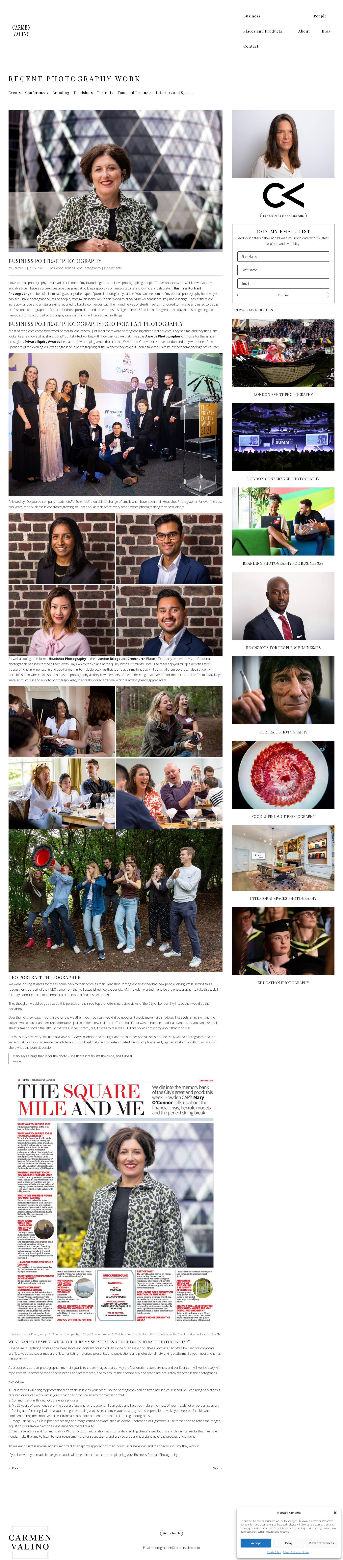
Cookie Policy (274, 1552)
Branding (61, 93)
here (204, 293)
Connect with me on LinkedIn (283, 215)
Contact (250, 46)
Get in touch (171, 1533)
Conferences (36, 93)
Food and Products (135, 93)
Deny (288, 1543)
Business (251, 15)
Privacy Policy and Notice (296, 1552)
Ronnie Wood (111, 299)
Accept (256, 1543)
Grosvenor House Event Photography (74, 268)
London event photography (283, 394)
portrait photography (283, 732)
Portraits (105, 93)
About (304, 31)
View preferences (321, 1543)
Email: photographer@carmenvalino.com (171, 1548)
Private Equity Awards (42, 341)
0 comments (113, 268)
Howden (107, 336)
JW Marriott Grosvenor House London (149, 341)
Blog (326, 31)
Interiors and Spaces (175, 93)
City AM (216, 1334)
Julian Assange (177, 299)
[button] (335, 1513)
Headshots (83, 93)
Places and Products (262, 31)
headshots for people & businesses (283, 647)
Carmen (18, 268)
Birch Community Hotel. (136, 664)
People (320, 15)
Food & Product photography (283, 816)
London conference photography (283, 478)
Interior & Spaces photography (283, 898)
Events (15, 93)
